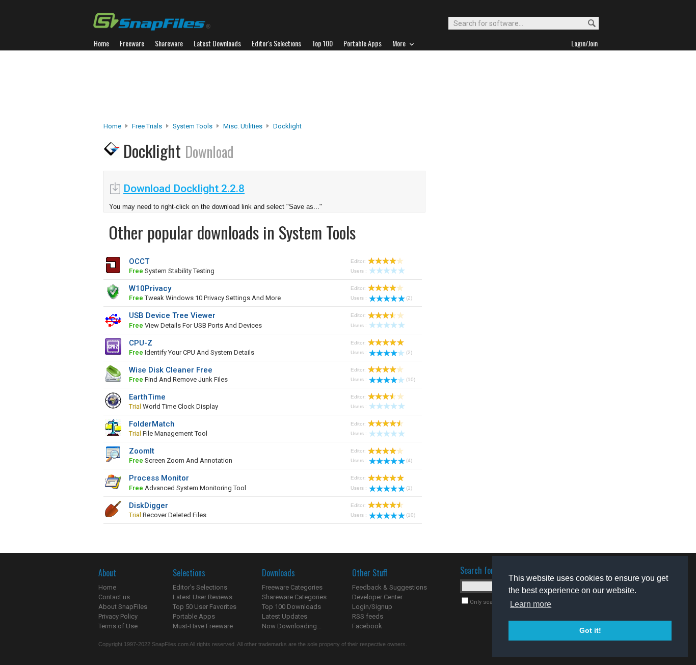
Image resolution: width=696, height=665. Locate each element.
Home (112, 126)
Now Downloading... (292, 626)
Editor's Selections (200, 587)
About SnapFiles (122, 606)
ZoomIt (141, 451)
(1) (409, 488)
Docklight (287, 126)
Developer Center (377, 597)
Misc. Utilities (242, 126)
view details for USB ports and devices (195, 325)
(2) (409, 298)
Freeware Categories (292, 587)
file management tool (168, 433)
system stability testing (172, 271)
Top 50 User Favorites (204, 606)
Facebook (367, 626)
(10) (410, 379)
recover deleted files (167, 515)
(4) (409, 460)
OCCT (139, 261)
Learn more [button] (530, 604)
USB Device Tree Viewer (172, 315)
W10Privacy (150, 288)
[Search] (587, 24)
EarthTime (147, 397)
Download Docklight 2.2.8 (184, 188)
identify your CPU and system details (191, 352)
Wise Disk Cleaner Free (170, 370)
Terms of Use (118, 626)
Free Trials (147, 126)
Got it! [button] (590, 630)
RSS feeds (367, 616)
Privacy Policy (118, 616)
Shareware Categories (294, 597)
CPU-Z (140, 343)
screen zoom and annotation (180, 460)
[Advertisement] (348, 86)
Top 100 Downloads (291, 606)
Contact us (114, 597)
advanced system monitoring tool (187, 488)
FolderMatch (152, 424)
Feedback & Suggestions (389, 587)
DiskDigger (148, 505)
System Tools (192, 126)
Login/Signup (372, 606)
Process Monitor (159, 478)
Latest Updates (284, 616)
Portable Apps (194, 616)
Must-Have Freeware (203, 626)
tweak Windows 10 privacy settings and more (205, 298)
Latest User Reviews (202, 597)
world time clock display (173, 406)
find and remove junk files (178, 379)
